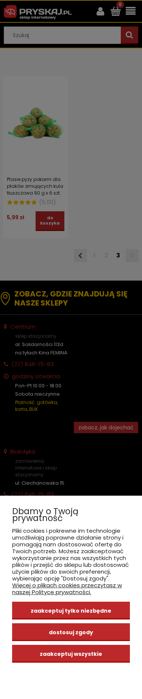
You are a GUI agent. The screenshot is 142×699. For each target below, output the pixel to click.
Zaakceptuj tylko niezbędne (71, 611)
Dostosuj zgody (71, 632)
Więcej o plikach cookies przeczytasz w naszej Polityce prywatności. (67, 588)
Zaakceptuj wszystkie (71, 654)
